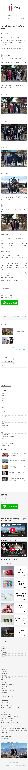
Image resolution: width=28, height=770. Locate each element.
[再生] (3, 535)
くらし (12, 316)
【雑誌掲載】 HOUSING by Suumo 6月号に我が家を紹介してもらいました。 (17, 479)
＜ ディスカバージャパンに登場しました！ (9, 347)
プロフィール (16, 18)
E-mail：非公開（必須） (7, 361)
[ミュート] (22, 535)
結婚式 (3, 405)
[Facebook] (14, 762)
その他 (2, 395)
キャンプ (4, 423)
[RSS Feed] (17, 762)
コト (2, 400)
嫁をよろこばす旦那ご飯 (7, 436)
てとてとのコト (17, 316)
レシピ (2, 416)
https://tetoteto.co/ (5, 738)
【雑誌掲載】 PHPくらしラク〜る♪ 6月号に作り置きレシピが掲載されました (17, 473)
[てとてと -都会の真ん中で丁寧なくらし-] (14, 4)
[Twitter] (11, 762)
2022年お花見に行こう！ (19, 331)
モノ (2, 411)
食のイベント (5, 445)
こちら (16, 742)
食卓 (13, 15)
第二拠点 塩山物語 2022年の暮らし (16, 460)
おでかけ (4, 421)
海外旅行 (4, 427)
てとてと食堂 (8, 15)
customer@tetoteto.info (6, 498)
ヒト (2, 409)
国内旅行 (4, 425)
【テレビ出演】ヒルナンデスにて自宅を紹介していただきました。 (17, 454)
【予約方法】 (23, 18)
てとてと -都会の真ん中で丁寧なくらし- (9, 765)
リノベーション (19, 15)
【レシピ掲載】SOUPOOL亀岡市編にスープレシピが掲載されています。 (17, 466)
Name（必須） (5, 357)
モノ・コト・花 (5, 18)
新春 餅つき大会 (17, 340)
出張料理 (4, 434)
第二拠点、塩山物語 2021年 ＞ (20, 349)
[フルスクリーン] (25, 535)
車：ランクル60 (5, 430)
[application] (14, 530)
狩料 (3, 441)
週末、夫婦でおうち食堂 (7, 443)
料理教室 (4, 438)
